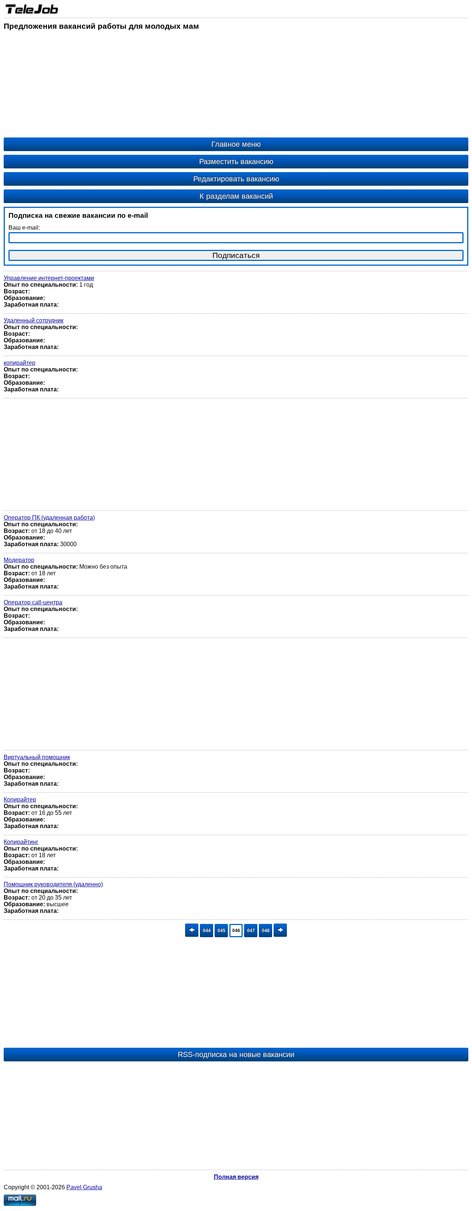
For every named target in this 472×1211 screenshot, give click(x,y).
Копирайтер (20, 799)
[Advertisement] (225, 85)
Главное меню (236, 144)
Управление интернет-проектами (49, 278)
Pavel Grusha (84, 1187)
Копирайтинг (21, 842)
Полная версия (236, 1177)
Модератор (19, 560)
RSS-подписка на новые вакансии (236, 1054)
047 (251, 930)
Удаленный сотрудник (33, 320)
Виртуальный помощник (37, 757)
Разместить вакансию (236, 161)
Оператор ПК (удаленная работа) (49, 517)
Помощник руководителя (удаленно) (53, 884)
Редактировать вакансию (236, 179)
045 (221, 930)
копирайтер (19, 363)
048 (266, 930)
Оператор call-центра (33, 602)
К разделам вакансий (236, 196)
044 (207, 930)
